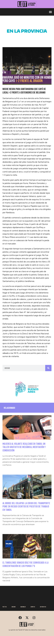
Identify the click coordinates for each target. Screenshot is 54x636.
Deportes (33, 606)
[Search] (48, 368)
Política (5, 606)
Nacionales (23, 606)
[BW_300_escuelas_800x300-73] (27, 39)
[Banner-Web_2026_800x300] (27, 397)
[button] (50, 12)
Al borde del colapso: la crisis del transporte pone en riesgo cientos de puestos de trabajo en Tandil (26, 506)
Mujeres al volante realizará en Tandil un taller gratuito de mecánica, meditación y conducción (24, 447)
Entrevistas (43, 606)
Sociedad (13, 606)
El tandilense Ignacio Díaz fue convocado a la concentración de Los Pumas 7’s (25, 564)
